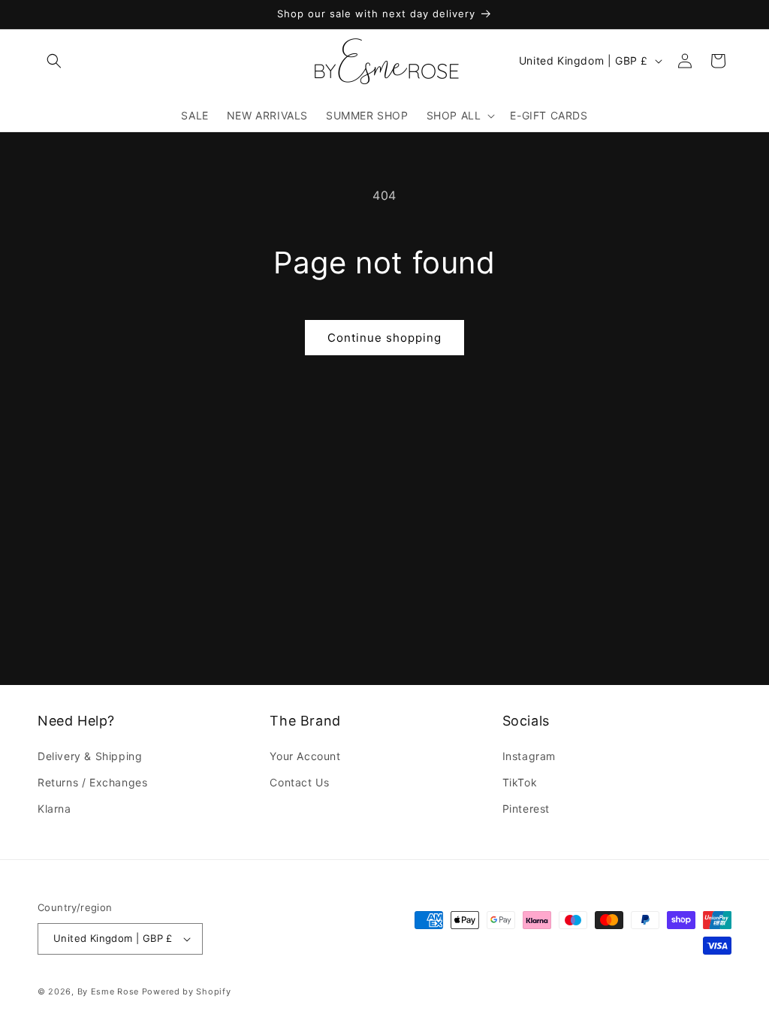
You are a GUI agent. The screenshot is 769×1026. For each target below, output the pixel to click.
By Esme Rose (108, 991)
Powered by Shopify (186, 991)
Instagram (529, 756)
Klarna (54, 808)
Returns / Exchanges (92, 782)
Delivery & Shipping (90, 756)
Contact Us (299, 782)
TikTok (520, 782)
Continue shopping (384, 337)
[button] (54, 60)
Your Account (305, 756)
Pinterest (526, 808)
